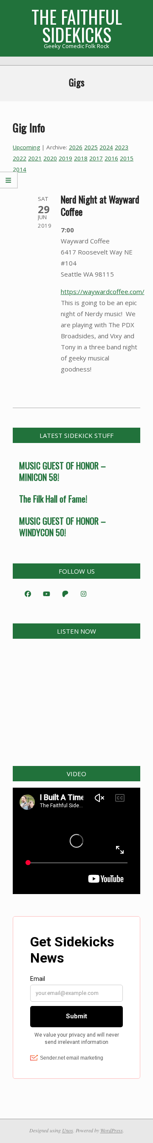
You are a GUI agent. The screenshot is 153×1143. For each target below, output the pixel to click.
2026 (75, 147)
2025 (91, 147)
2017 (96, 158)
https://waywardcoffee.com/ (102, 291)
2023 (121, 147)
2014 (19, 169)
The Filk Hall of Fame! (53, 498)
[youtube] (46, 593)
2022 (19, 158)
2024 (106, 147)
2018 (81, 158)
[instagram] (83, 593)
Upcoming (26, 147)
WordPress (111, 1130)
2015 (126, 158)
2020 (50, 158)
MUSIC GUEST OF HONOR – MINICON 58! (62, 471)
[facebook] (27, 593)
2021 (35, 158)
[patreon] (65, 593)
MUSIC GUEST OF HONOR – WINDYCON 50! (62, 526)
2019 (65, 158)
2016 (111, 158)
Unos (67, 1130)
